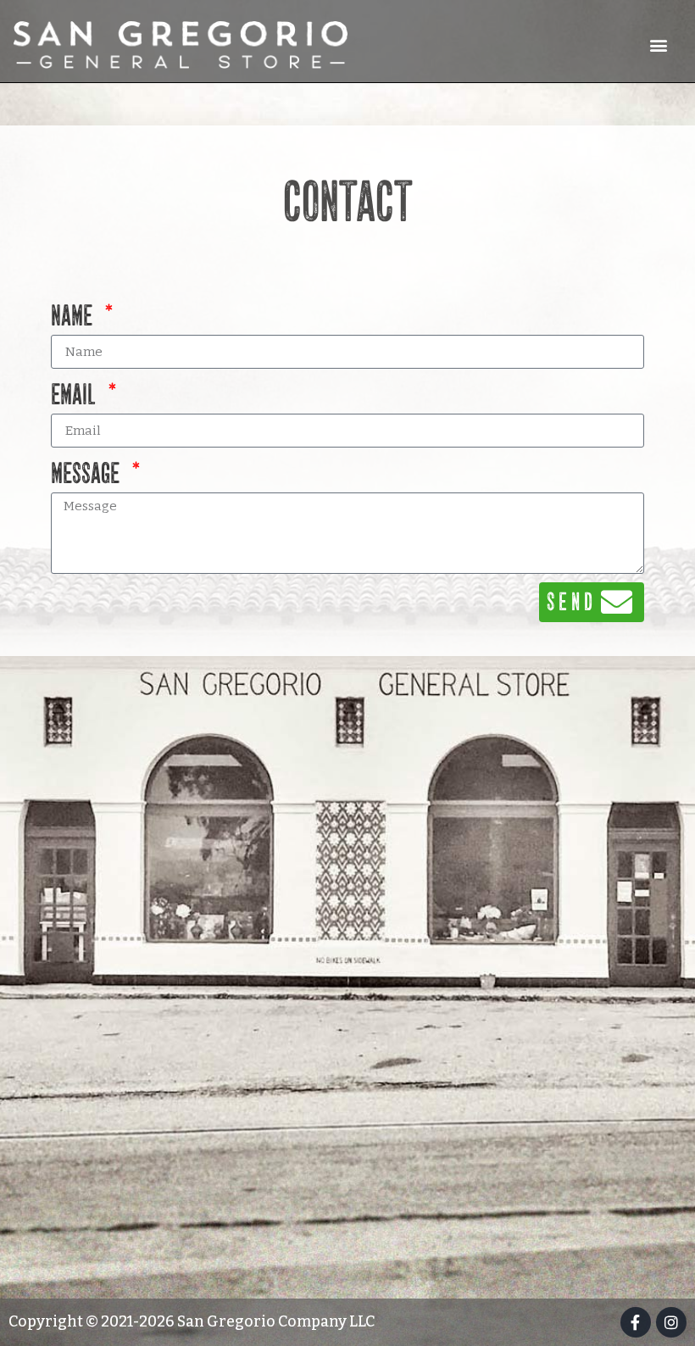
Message (87, 474)
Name (74, 316)
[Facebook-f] (635, 1322)
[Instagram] (671, 1322)
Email (75, 395)
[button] (659, 44)
